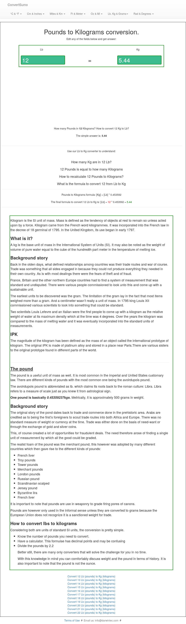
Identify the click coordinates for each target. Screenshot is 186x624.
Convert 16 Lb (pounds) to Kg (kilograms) (91, 591)
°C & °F (15, 13)
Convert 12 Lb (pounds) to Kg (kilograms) (91, 576)
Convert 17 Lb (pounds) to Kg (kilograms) (91, 594)
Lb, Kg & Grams (117, 13)
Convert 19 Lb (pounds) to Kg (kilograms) (91, 601)
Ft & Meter (77, 13)
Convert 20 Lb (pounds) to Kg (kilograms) (91, 605)
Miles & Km (56, 13)
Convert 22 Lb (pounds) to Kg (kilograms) (91, 612)
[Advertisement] (91, 96)
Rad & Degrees (143, 13)
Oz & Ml (96, 13)
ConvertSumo (18, 4)
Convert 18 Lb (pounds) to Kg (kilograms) (91, 598)
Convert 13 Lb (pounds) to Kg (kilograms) (91, 580)
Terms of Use (72, 620)
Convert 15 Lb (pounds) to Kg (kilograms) (91, 587)
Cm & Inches (35, 13)
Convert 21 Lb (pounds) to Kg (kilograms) (91, 609)
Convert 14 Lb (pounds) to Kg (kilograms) (91, 583)
